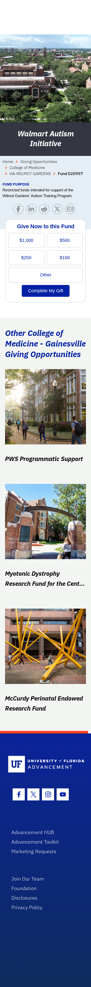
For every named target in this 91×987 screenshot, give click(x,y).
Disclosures (24, 897)
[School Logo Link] (42, 764)
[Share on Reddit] (45, 210)
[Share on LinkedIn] (32, 210)
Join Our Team (27, 878)
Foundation (24, 888)
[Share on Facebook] (19, 210)
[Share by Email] (71, 210)
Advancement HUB (32, 832)
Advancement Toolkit (35, 841)
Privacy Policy (26, 907)
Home (8, 161)
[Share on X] (58, 210)
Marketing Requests (33, 851)
